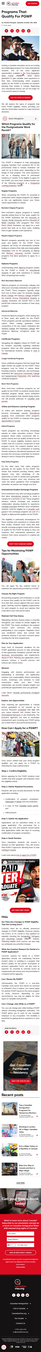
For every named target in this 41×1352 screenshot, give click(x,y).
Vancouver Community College (27, 373)
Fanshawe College (27, 329)
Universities (6, 251)
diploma (22, 268)
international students (20, 496)
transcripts (10, 802)
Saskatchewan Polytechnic (16, 376)
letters (19, 802)
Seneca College (24, 296)
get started (32, 3)
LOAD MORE (20, 1183)
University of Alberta (30, 251)
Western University (14, 253)
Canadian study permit (28, 806)
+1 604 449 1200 (20, 1329)
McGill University (15, 220)
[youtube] (27, 1295)
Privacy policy (20, 1267)
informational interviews (11, 715)
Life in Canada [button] (19, 1308)
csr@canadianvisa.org (20, 1332)
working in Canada (9, 850)
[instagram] (22, 1295)
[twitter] (18, 1295)
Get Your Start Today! (20, 910)
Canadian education (9, 507)
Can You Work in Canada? (21, 98)
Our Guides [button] (19, 1318)
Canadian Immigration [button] (19, 1304)
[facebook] (13, 1295)
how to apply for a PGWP (26, 855)
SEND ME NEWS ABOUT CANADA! (20, 1253)
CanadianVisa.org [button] (19, 1313)
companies (22, 710)
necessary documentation (12, 655)
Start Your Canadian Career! (20, 544)
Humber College (8, 329)
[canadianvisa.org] (13, 3)
